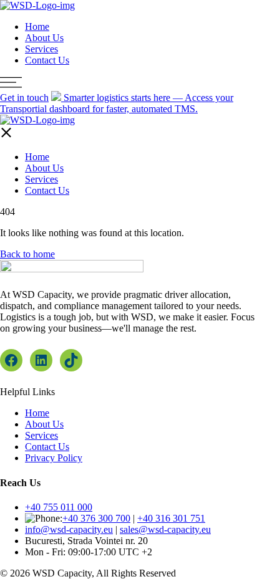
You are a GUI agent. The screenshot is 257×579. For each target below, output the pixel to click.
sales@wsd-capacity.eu (165, 529)
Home (37, 26)
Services (41, 49)
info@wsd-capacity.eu (69, 529)
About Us (44, 37)
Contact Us (47, 60)
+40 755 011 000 (58, 507)
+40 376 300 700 (96, 518)
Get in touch (24, 97)
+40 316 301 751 (171, 518)
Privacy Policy (53, 457)
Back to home (27, 254)
